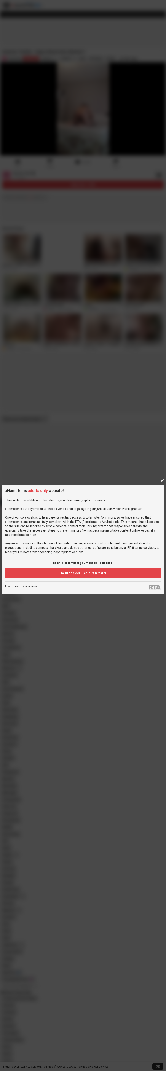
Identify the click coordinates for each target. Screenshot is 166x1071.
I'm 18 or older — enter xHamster (83, 573)
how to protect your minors (21, 586)
